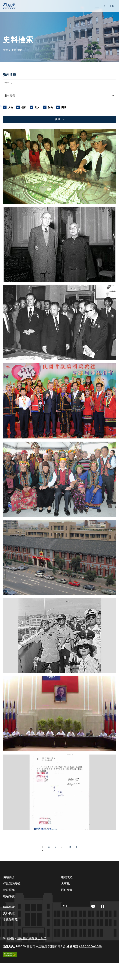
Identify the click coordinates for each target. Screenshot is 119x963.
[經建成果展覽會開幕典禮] (59, 322)
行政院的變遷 (12, 883)
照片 (37, 107)
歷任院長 (67, 889)
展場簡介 (9, 877)
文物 (10, 107)
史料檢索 (9, 913)
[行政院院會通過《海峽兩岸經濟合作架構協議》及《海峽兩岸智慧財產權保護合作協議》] (59, 713)
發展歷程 (9, 889)
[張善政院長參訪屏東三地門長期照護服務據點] (59, 479)
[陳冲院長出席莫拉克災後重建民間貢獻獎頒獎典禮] (59, 400)
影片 (50, 107)
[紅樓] (59, 557)
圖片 (64, 107)
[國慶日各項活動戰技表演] (59, 635)
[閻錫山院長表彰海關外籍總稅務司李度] (59, 244)
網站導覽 (9, 896)
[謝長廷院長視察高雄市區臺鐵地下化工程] (59, 166)
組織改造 (67, 877)
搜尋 (57, 119)
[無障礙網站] (10, 954)
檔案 (24, 107)
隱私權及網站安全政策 (31, 938)
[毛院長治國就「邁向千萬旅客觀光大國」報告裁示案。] (59, 792)
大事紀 (65, 883)
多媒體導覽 (10, 919)
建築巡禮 (9, 907)
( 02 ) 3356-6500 (90, 946)
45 (69, 846)
